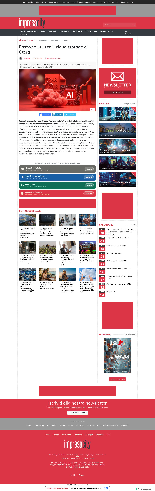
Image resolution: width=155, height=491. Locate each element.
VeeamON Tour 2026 (109, 135)
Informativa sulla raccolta (57, 488)
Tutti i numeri (130, 334)
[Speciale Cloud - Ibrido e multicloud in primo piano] (117, 179)
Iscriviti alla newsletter (77, 412)
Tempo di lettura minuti (53, 58)
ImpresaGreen (92, 425)
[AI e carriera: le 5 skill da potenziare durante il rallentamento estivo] (47, 274)
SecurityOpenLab (69, 2)
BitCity (28, 425)
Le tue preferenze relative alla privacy (86, 488)
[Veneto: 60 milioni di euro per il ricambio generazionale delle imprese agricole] (47, 247)
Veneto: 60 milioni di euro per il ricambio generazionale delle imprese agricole (47, 258)
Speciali (56, 435)
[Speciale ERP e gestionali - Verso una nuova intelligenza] (117, 146)
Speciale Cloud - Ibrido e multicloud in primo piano (115, 183)
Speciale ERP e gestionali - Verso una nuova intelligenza (115, 151)
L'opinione (24, 34)
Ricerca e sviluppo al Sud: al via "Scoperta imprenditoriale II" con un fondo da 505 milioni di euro (27, 233)
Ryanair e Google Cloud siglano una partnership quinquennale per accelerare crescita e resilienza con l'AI (27, 287)
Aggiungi (89, 177)
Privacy (82, 475)
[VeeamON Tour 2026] (117, 130)
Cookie (73, 475)
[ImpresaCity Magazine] (117, 355)
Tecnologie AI (77, 31)
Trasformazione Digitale (28, 31)
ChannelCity (41, 2)
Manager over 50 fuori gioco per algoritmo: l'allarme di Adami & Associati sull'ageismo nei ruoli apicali (67, 260)
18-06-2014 (38, 58)
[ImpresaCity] (32, 23)
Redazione (26, 58)
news (31, 40)
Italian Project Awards (109, 2)
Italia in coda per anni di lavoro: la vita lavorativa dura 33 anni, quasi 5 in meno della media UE (67, 232)
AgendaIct (125, 425)
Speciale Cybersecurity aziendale (113, 168)
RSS (108, 435)
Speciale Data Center (108, 119)
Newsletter (129, 34)
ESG (95, 31)
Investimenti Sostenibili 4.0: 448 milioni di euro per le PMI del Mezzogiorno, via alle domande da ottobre (67, 287)
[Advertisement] (77, 391)
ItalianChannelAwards (109, 425)
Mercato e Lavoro (106, 31)
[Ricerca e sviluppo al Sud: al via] (27, 220)
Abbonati (89, 193)
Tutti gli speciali (129, 104)
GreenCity (80, 425)
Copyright (89, 435)
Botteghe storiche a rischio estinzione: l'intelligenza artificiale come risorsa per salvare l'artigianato (27, 259)
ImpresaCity (54, 2)
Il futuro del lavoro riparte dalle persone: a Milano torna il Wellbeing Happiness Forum (87, 259)
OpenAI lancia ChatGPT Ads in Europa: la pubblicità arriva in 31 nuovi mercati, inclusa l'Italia (47, 232)
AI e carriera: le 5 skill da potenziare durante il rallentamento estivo (47, 285)
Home (23, 40)
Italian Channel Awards (88, 2)
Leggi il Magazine (118, 379)
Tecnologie (52, 31)
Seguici (89, 185)
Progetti (88, 31)
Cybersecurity (64, 31)
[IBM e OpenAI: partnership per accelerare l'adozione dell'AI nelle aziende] (87, 220)
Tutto (133, 225)
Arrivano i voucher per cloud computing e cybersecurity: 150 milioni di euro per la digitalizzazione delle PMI (87, 287)
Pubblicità (99, 435)
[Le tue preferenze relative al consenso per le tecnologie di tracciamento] (144, 489)
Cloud (43, 31)
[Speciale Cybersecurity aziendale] (117, 163)
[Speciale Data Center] (117, 114)
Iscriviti (89, 169)
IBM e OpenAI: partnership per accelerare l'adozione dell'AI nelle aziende (87, 231)
